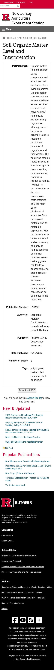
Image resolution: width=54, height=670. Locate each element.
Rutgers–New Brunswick (11, 561)
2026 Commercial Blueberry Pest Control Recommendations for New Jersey (24, 416)
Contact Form (7, 535)
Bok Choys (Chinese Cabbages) (19, 473)
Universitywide (8, 2)
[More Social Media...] (39, 620)
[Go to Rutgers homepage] (17, 506)
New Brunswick (21, 2)
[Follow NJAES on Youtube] (23, 620)
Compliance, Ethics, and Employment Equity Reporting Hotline (27, 587)
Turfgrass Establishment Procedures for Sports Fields (27, 479)
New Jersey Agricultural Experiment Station (27, 18)
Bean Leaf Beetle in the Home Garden (22, 437)
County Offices (7, 541)
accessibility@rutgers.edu (17, 646)
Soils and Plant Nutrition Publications (26, 38)
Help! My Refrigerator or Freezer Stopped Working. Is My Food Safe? (24, 423)
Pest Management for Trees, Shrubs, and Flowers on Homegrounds (28, 467)
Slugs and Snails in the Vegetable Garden (24, 441)
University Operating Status (13, 603)
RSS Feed (9, 448)
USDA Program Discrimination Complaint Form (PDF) (23, 598)
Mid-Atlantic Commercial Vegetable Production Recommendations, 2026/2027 (27, 431)
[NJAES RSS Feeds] (31, 620)
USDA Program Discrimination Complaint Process (22, 592)
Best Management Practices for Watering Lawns (27, 461)
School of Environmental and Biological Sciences (21, 572)
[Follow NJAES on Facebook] (15, 620)
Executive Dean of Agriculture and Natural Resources (23, 566)
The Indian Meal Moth (15, 485)
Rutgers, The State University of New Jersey (19, 555)
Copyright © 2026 (15, 655)
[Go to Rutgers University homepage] (6, 17)
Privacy (5, 608)
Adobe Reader (34, 397)
